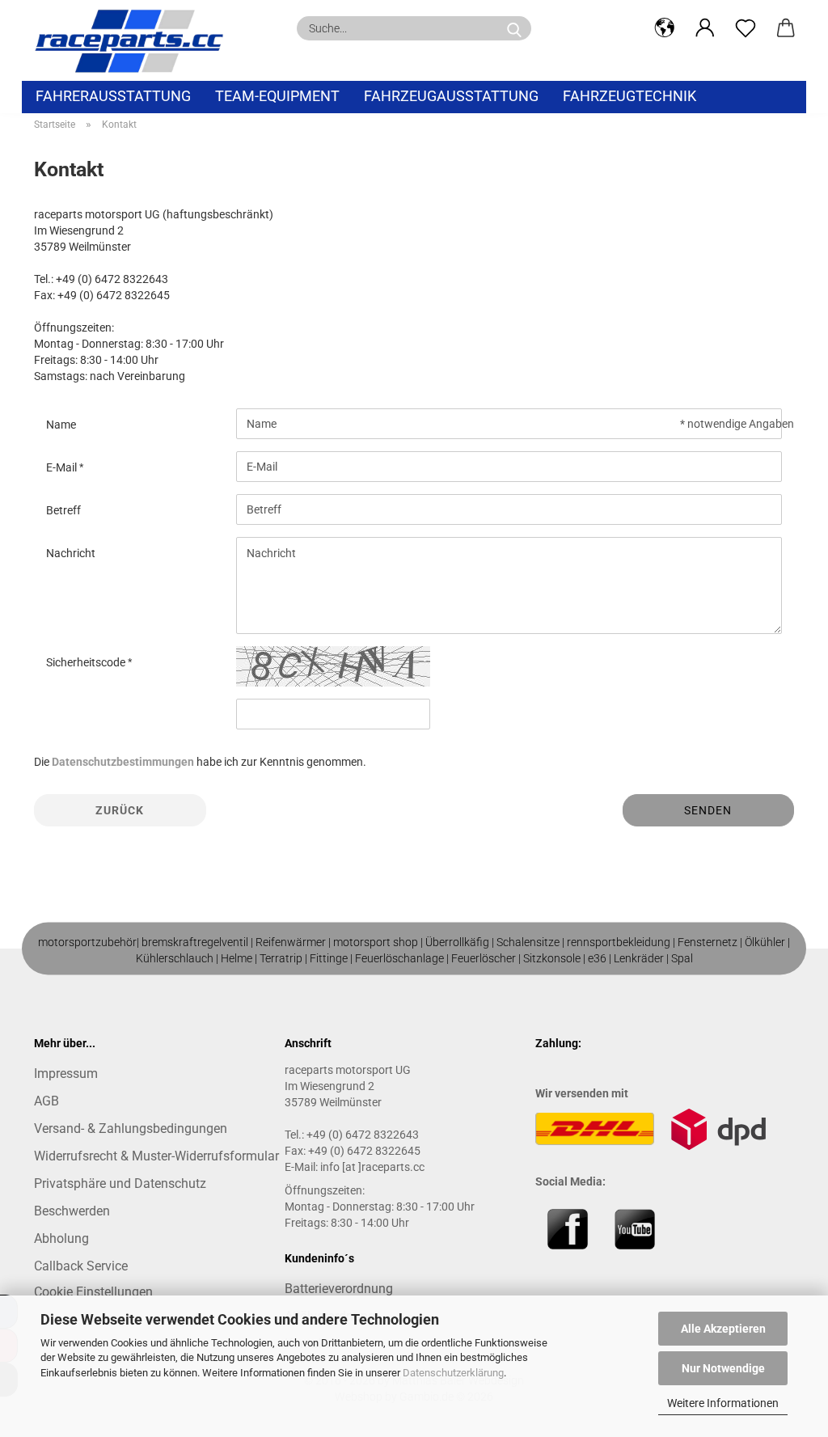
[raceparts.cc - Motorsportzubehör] (135, 40)
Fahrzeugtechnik (629, 95)
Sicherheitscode (87, 662)
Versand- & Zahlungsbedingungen (130, 1128)
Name (61, 424)
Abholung (61, 1238)
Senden (708, 810)
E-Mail (62, 467)
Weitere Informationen (723, 1403)
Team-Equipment (277, 95)
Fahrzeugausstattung (451, 95)
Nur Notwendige (723, 1368)
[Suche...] (514, 28)
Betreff (63, 510)
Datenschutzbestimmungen (123, 761)
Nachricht (70, 553)
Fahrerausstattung (113, 95)
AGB (46, 1101)
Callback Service (81, 1266)
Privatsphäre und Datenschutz (120, 1183)
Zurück (119, 810)
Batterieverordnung (339, 1288)
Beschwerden (72, 1211)
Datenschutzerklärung (453, 1373)
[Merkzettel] (745, 28)
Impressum (66, 1073)
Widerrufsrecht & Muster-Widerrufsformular (156, 1156)
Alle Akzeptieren (723, 1328)
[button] (664, 28)
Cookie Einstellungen (93, 1292)
